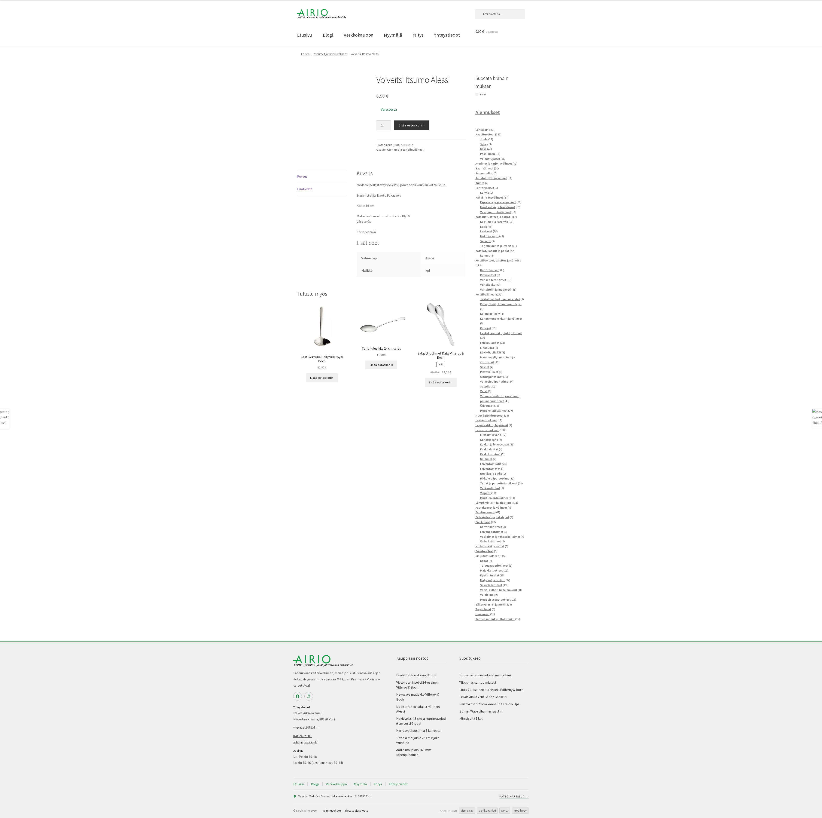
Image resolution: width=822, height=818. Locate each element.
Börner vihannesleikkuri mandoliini (485, 675)
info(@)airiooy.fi (305, 742)
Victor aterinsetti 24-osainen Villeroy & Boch (417, 684)
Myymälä (393, 35)
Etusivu (304, 35)
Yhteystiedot (447, 35)
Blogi (328, 35)
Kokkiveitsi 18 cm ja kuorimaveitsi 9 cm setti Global (421, 721)
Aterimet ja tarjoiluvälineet (330, 54)
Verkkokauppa (359, 35)
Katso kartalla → (514, 796)
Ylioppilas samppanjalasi (477, 682)
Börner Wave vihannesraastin (480, 711)
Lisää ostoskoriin (411, 125)
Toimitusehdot (332, 810)
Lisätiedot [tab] (304, 189)
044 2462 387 (302, 736)
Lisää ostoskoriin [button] (322, 378)
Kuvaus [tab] (302, 176)
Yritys (418, 35)
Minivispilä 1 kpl (471, 718)
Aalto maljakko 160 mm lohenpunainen (413, 752)
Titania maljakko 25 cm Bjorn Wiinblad (417, 740)
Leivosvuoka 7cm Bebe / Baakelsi (483, 697)
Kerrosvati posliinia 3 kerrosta (418, 730)
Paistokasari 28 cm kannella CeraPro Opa (489, 704)
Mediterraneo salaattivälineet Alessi (418, 709)
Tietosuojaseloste (356, 810)
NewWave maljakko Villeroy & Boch (417, 696)
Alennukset (487, 112)
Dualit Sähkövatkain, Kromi (416, 675)
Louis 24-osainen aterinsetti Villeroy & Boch (491, 689)
